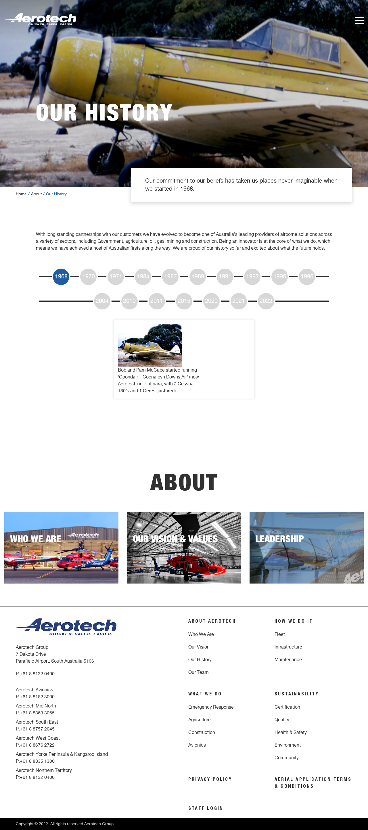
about (36, 194)
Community (287, 758)
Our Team (198, 672)
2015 (184, 301)
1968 (61, 277)
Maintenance (288, 659)
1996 (307, 277)
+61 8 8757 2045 (37, 729)
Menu (359, 20)
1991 (225, 277)
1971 (116, 277)
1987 (170, 277)
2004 (102, 301)
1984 (143, 277)
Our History (200, 659)
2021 (238, 301)
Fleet (280, 634)
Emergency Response (211, 707)
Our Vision (199, 647)
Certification (287, 707)
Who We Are (201, 634)
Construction (201, 732)
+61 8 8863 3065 (37, 713)
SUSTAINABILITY (297, 694)
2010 (129, 301)
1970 (88, 277)
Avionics (197, 745)
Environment (288, 745)
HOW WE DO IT (294, 621)
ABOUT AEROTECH (212, 621)
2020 (211, 301)
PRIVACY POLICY (210, 780)
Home (21, 194)
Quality (282, 720)
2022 (266, 301)
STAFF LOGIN (205, 809)
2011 (156, 301)
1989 (197, 277)
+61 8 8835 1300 (37, 761)
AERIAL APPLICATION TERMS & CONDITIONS (313, 783)
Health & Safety (291, 732)
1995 (279, 277)
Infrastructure (288, 647)
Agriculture (199, 720)
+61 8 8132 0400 (37, 674)
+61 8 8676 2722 (37, 745)
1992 (252, 277)
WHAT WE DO (205, 694)
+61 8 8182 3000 (37, 697)
